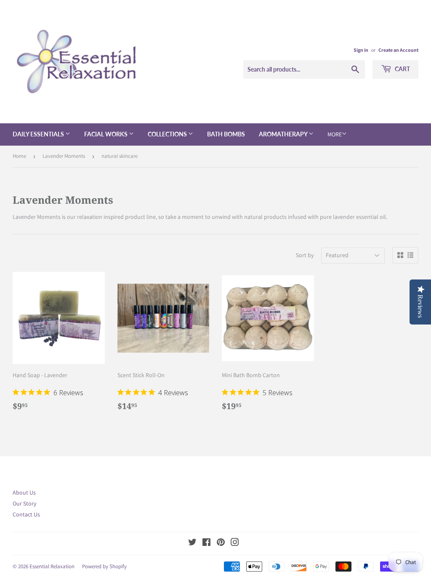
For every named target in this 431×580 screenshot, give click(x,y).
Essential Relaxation (51, 566)
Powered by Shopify (104, 566)
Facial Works (106, 134)
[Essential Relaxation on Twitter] (192, 543)
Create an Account (398, 50)
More (334, 134)
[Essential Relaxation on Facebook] (206, 543)
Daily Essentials (39, 134)
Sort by (305, 255)
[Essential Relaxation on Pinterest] (220, 543)
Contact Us (26, 514)
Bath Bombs (226, 134)
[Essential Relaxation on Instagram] (235, 543)
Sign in (361, 50)
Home (19, 156)
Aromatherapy (284, 134)
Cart (402, 68)
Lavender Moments (64, 156)
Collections (168, 134)
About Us (24, 492)
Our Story (24, 503)
